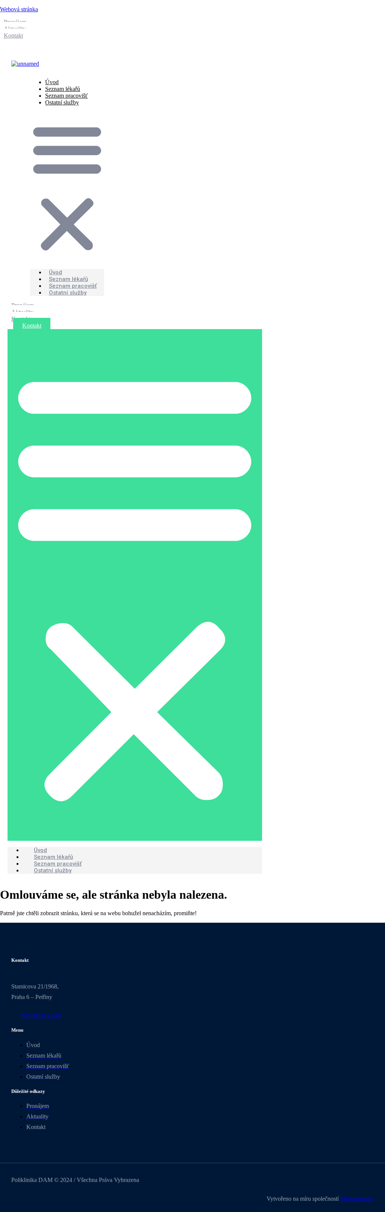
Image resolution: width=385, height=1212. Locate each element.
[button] (67, 187)
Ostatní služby (62, 102)
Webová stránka (19, 9)
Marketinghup (357, 1198)
